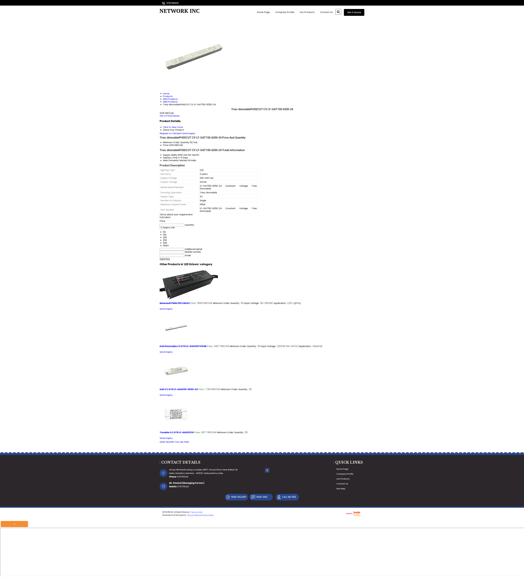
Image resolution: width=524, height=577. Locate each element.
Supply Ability (170, 155)
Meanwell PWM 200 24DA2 (175, 303)
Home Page (263, 12)
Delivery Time (170, 157)
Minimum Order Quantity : (228, 303)
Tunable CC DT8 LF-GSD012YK (177, 432)
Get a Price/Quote (169, 115)
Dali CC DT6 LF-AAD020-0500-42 (179, 389)
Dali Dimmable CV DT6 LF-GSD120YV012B (183, 346)
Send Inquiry (188, 133)
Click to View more (173, 127)
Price (165, 145)
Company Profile (284, 12)
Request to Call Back (171, 133)
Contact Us (326, 12)
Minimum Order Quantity (176, 142)
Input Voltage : (258, 303)
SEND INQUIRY (167, 442)
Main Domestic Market (175, 160)
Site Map (340, 488)
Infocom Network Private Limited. (200, 515)
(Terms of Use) (196, 512)
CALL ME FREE (182, 442)
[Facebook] (267, 472)
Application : (287, 303)
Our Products (307, 12)
